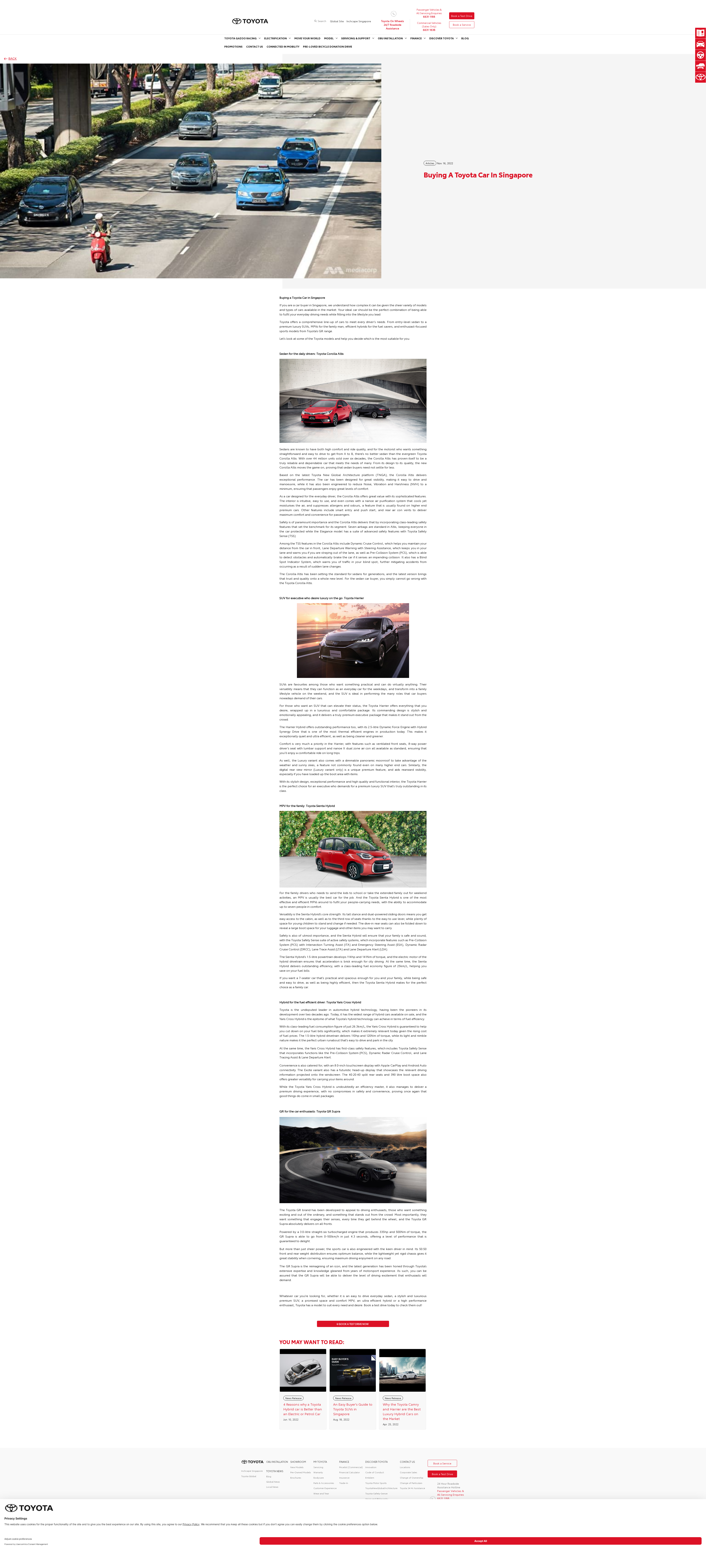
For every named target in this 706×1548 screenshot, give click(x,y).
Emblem (369, 1477)
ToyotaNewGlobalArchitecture (381, 1488)
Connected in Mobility (283, 46)
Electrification (275, 38)
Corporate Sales (408, 1472)
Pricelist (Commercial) (351, 1467)
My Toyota (320, 1461)
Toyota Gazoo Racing (240, 38)
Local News (272, 1486)
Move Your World (307, 38)
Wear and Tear (321, 1493)
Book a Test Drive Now (354, 1324)
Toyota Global (248, 1476)
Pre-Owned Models (300, 1472)
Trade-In (343, 1482)
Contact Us (254, 46)
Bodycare (318, 1477)
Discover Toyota (441, 38)
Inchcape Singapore (359, 21)
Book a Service (462, 24)
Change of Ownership (411, 1477)
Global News (273, 1481)
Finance (416, 38)
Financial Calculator (349, 1472)
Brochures (295, 1477)
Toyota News (274, 1471)
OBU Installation (390, 38)
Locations (405, 1467)
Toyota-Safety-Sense (376, 1493)
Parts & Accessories (323, 1482)
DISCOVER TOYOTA (376, 1461)
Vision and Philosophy (376, 1498)
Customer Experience (325, 1488)
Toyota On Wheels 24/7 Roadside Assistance (392, 24)
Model (329, 38)
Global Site (337, 21)
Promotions (233, 46)
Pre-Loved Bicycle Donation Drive (327, 46)
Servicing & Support (355, 38)
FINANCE (344, 1461)
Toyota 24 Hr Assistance (412, 1488)
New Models (297, 1467)
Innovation (370, 1467)
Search (322, 21)
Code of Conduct (374, 1472)
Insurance (344, 1477)
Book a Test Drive (461, 16)
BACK (12, 58)
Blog (465, 38)
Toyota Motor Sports (376, 1482)
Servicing (318, 1467)
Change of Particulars (411, 1482)
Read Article (303, 1389)
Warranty (318, 1472)
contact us (407, 1461)
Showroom (298, 1461)
